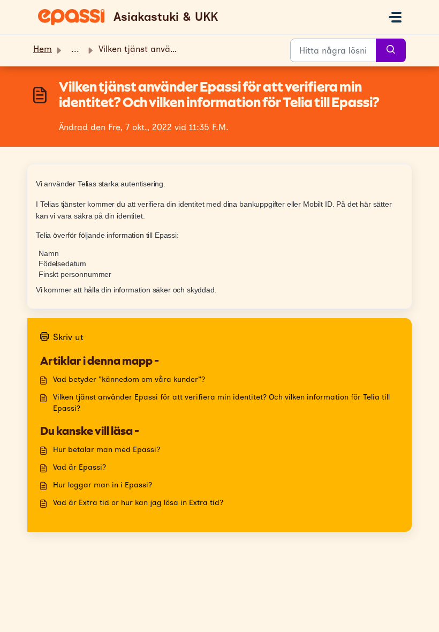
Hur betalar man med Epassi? (106, 449)
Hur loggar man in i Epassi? (102, 485)
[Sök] (391, 50)
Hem (42, 49)
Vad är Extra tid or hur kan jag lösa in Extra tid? (138, 502)
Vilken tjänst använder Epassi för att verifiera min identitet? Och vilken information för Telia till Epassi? (221, 403)
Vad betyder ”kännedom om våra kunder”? (129, 379)
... (75, 49)
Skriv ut (68, 337)
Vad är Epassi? (79, 467)
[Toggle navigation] (395, 17)
